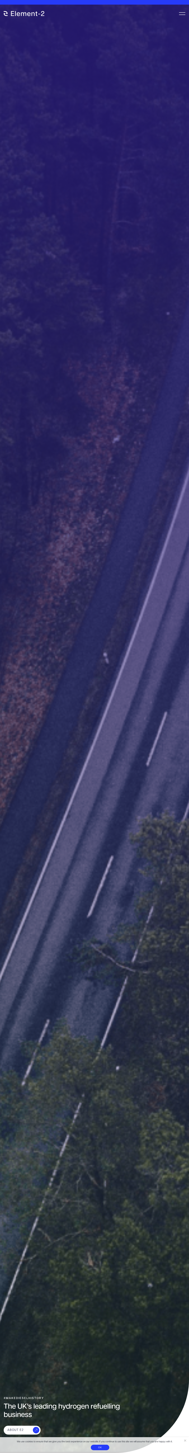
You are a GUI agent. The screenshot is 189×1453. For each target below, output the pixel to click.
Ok (100, 1447)
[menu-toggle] (182, 14)
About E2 (15, 1430)
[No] (185, 1440)
